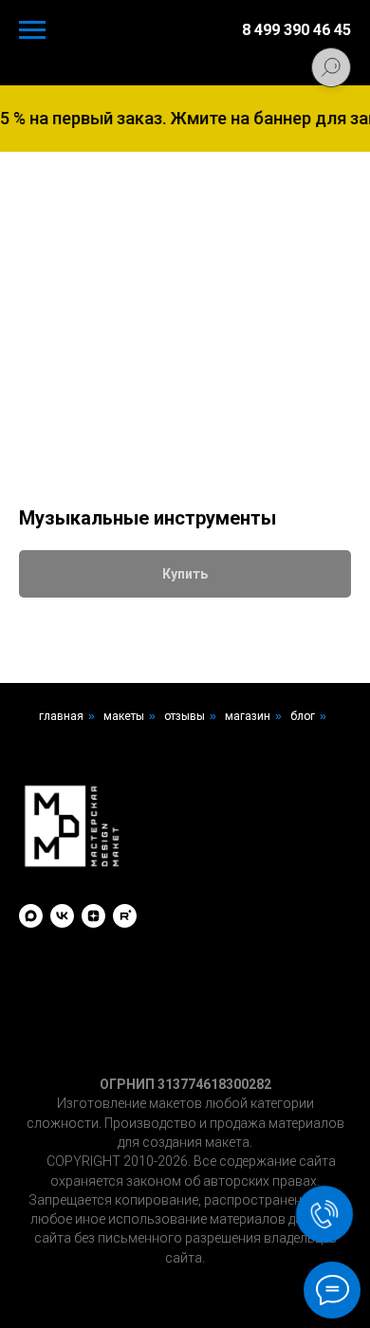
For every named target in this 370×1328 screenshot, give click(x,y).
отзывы (184, 716)
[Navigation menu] (32, 30)
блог (302, 716)
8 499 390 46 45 (296, 30)
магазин (247, 716)
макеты (123, 716)
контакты (185, 758)
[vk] (62, 916)
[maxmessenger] (31, 916)
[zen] (93, 916)
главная (61, 716)
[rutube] (125, 916)
